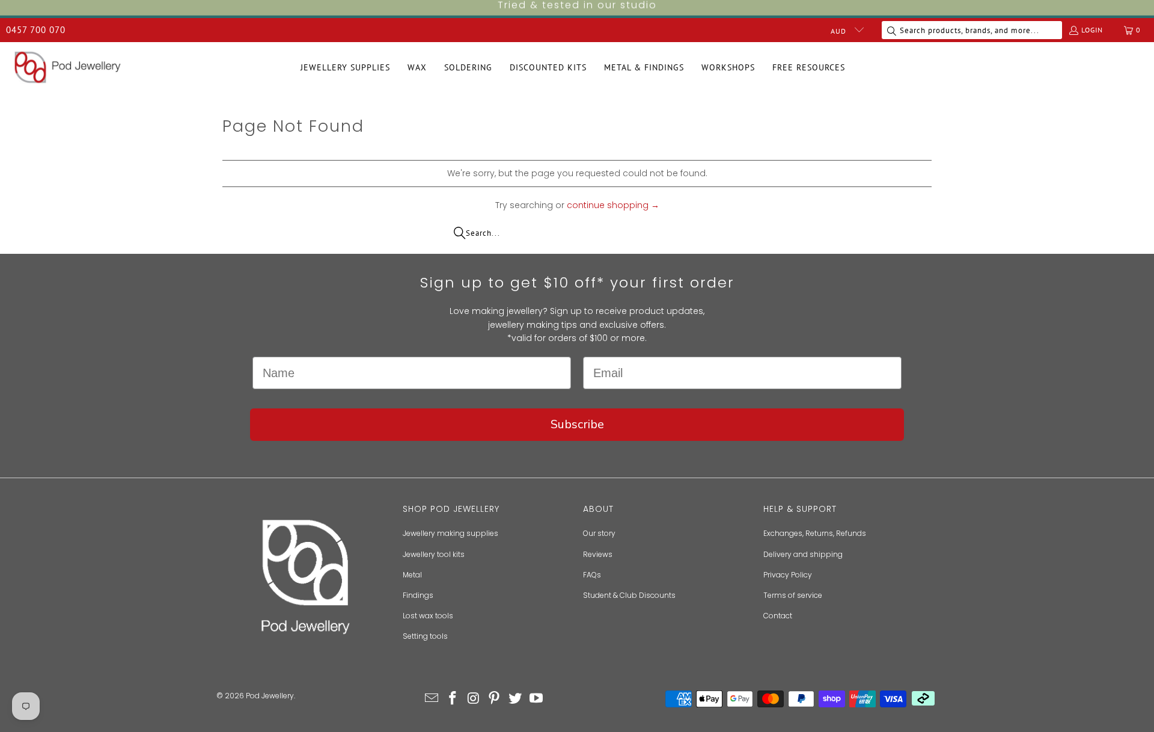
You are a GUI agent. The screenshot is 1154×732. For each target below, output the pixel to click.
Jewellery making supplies (450, 533)
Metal (412, 575)
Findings (418, 595)
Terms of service (792, 595)
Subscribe (577, 424)
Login (1092, 29)
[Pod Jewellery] (67, 68)
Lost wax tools (428, 616)
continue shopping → (613, 205)
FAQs (592, 575)
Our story (599, 533)
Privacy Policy (787, 575)
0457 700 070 (36, 29)
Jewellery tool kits (434, 554)
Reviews (597, 554)
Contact (777, 616)
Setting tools (425, 636)
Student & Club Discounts (629, 595)
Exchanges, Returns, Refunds (814, 533)
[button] (345, 68)
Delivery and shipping (803, 554)
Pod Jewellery (270, 695)
